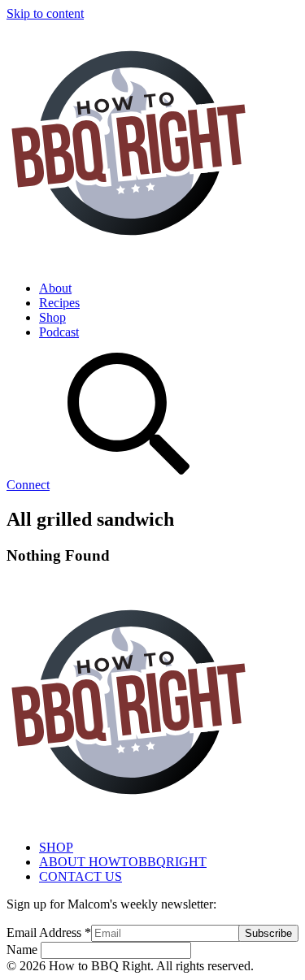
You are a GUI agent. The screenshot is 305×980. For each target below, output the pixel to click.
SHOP (56, 847)
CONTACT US (80, 876)
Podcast (59, 332)
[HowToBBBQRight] (129, 260)
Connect (28, 485)
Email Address (49, 932)
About (55, 288)
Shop (52, 317)
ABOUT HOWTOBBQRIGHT (123, 862)
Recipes (59, 303)
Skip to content (45, 13)
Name (24, 949)
